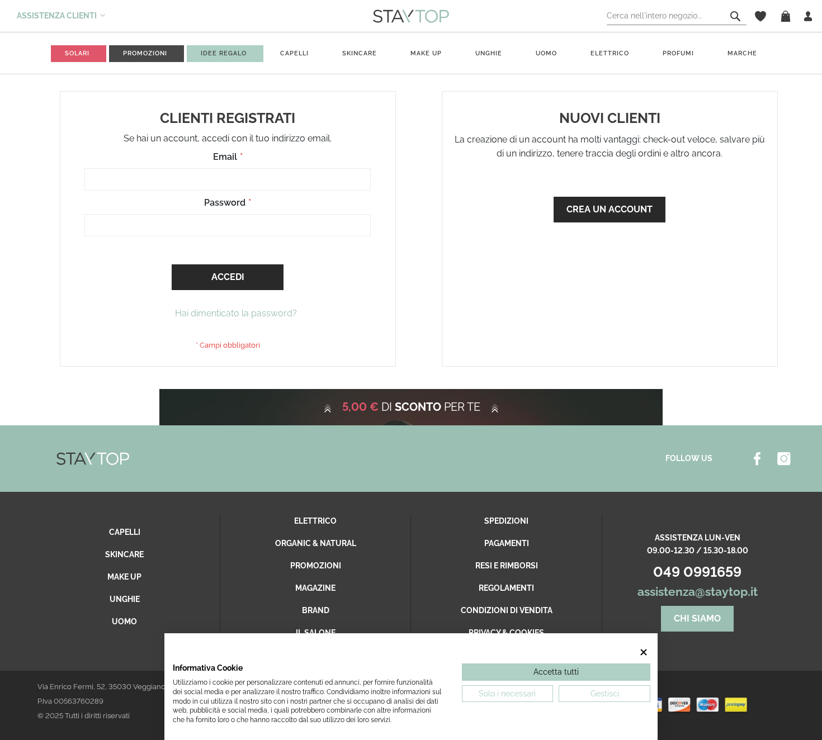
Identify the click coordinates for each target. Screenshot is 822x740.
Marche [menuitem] (742, 53)
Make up (124, 576)
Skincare (124, 554)
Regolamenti (506, 588)
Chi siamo (697, 618)
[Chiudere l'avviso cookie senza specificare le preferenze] (643, 652)
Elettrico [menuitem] (609, 53)
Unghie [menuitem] (488, 53)
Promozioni (315, 565)
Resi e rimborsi (506, 565)
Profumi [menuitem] (678, 53)
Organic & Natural (315, 543)
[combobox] (677, 16)
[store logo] (411, 15)
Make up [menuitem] (426, 53)
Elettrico (315, 520)
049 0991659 (697, 571)
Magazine (315, 588)
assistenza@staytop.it (697, 592)
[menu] (411, 53)
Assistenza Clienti (57, 15)
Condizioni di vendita (506, 610)
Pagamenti (506, 543)
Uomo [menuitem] (546, 53)
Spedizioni (506, 520)
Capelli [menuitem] (294, 53)
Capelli (124, 532)
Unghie (125, 599)
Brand (315, 610)
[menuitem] (77, 53)
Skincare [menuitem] (359, 53)
